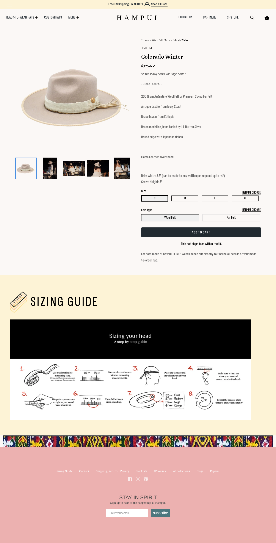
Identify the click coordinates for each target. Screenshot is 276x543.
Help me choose (251, 209)
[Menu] (9, 5)
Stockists (141, 471)
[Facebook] (130, 479)
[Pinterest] (146, 479)
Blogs (200, 471)
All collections (181, 471)
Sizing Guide (64, 471)
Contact (84, 471)
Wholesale (160, 471)
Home (145, 40)
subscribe (160, 513)
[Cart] (267, 17)
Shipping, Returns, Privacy (112, 471)
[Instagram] (138, 479)
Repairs (215, 471)
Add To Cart (201, 232)
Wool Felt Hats (161, 40)
